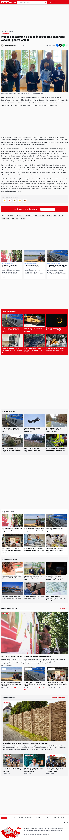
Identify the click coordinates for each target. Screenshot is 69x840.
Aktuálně (3, 31)
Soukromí (17, 817)
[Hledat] (46, 2)
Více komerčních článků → (58, 697)
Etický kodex (30, 817)
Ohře (55, 215)
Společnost (10, 31)
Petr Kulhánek (6, 218)
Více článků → (64, 608)
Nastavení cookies (47, 817)
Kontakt (38, 817)
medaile (49, 215)
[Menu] (54, 2)
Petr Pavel (15, 218)
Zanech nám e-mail (48, 209)
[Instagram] (67, 822)
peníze (61, 215)
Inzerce (65, 817)
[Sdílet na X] (60, 45)
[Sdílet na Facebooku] (57, 45)
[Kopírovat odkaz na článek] (66, 45)
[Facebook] (64, 822)
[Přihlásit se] (50, 2)
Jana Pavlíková (19, 215)
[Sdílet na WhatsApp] (63, 45)
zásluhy (22, 218)
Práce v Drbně (58, 817)
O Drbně (23, 817)
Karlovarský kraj (38, 93)
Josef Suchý (29, 215)
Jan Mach (10, 215)
